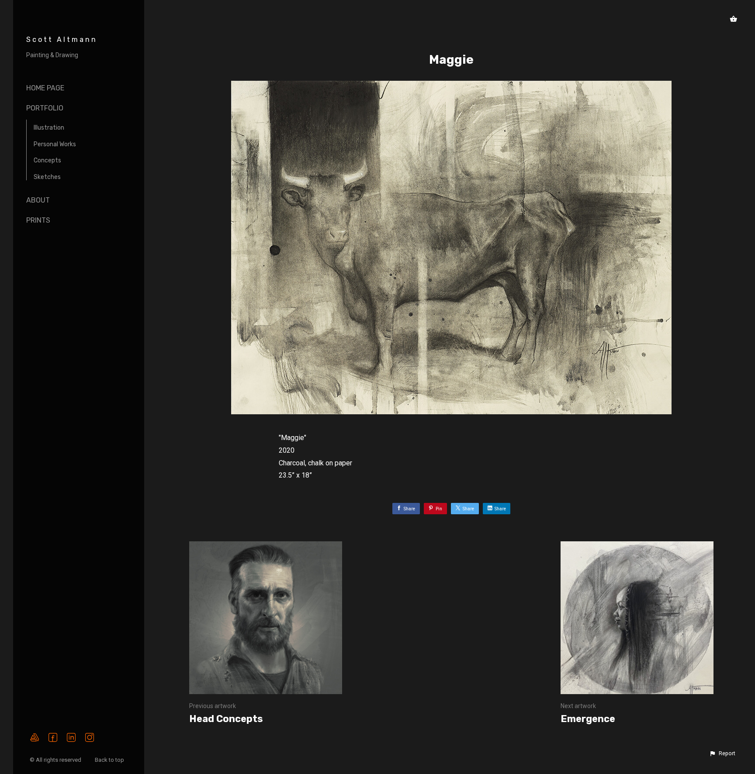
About (38, 200)
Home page (45, 88)
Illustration (49, 127)
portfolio (44, 108)
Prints (38, 220)
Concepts (47, 160)
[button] (722, 753)
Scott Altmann (61, 39)
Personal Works (55, 144)
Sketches (47, 177)
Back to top (110, 760)
